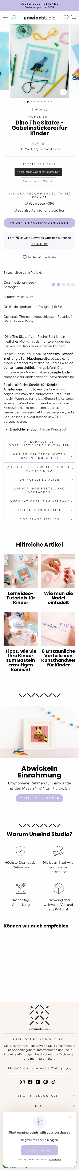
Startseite (39, 109)
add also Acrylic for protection (41, 210)
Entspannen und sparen (38, 1038)
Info (38, 1105)
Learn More (39, 244)
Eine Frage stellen (39, 519)
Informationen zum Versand (39, 501)
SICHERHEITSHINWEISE (39, 510)
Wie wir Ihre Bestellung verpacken (39, 490)
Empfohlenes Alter (39, 479)
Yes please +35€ (41, 203)
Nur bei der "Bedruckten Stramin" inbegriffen (39, 456)
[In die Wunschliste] (9, 940)
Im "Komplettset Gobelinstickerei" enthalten (39, 443)
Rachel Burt (39, 116)
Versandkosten (50, 149)
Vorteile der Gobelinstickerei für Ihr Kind (39, 468)
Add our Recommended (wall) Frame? (39, 195)
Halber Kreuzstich (53, 429)
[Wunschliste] (66, 17)
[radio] (38, 172)
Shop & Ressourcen (38, 1095)
